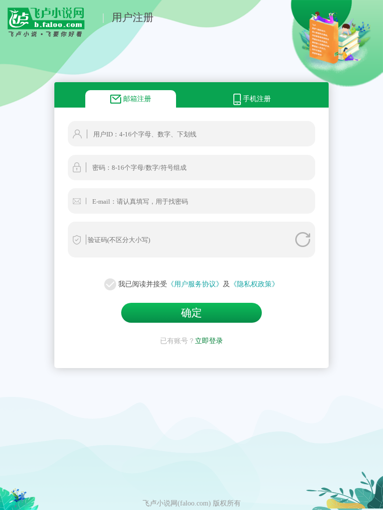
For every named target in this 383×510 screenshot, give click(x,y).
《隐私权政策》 (254, 284)
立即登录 (209, 341)
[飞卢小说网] (51, 34)
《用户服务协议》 (195, 284)
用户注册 (133, 17)
